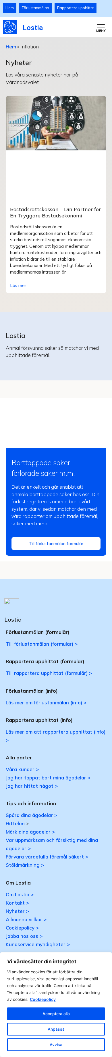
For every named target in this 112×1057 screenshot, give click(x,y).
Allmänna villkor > (26, 919)
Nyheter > (17, 911)
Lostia (33, 28)
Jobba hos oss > (24, 936)
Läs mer (18, 285)
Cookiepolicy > (22, 928)
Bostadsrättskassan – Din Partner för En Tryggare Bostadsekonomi (55, 212)
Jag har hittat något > (32, 786)
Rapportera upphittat (75, 7)
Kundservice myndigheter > (38, 944)
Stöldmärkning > (25, 865)
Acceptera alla (56, 1013)
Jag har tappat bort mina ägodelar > (48, 778)
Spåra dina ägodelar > (31, 815)
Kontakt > (17, 903)
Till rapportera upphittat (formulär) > (49, 673)
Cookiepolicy (43, 999)
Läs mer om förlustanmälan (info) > (46, 703)
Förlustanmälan (35, 7)
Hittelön (15, 823)
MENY (101, 30)
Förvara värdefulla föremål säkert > (47, 857)
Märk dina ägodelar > (30, 832)
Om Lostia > (20, 894)
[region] (56, 1004)
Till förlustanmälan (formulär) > (42, 644)
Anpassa (56, 1029)
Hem (9, 7)
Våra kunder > (22, 769)
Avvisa (56, 1044)
